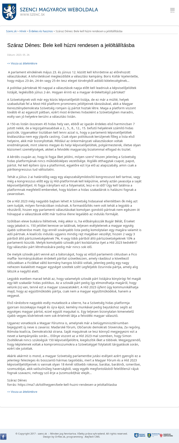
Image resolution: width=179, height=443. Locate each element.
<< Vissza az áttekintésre (22, 63)
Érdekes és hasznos (41, 31)
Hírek (22, 31)
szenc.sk (42, 433)
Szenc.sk (11, 31)
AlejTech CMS (92, 436)
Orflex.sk (60, 436)
